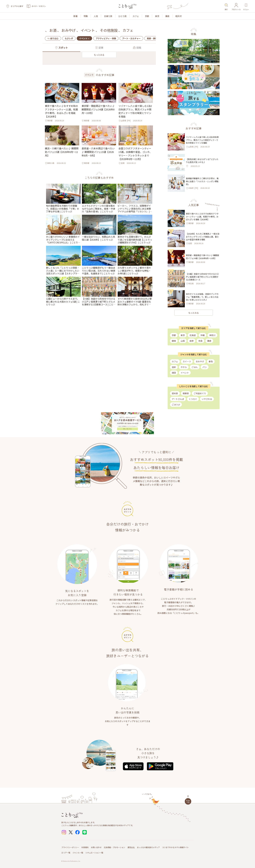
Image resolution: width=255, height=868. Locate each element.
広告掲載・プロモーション (114, 847)
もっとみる (99, 54)
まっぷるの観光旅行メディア (148, 847)
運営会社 (131, 847)
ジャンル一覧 (78, 852)
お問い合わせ (96, 847)
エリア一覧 (65, 852)
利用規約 (85, 847)
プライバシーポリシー (70, 847)
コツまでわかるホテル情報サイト (175, 847)
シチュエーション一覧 (94, 852)
